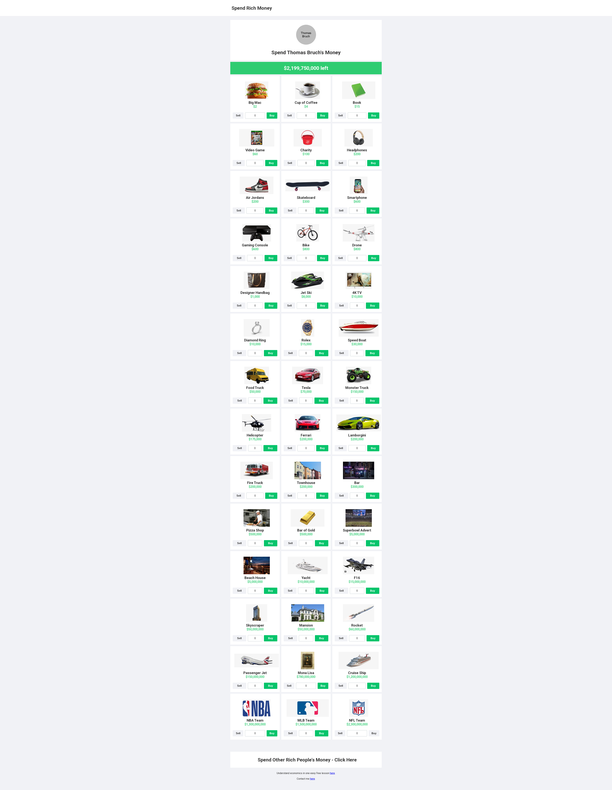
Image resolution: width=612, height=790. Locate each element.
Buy (272, 115)
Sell (238, 115)
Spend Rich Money (252, 8)
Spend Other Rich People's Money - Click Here (307, 760)
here (332, 773)
